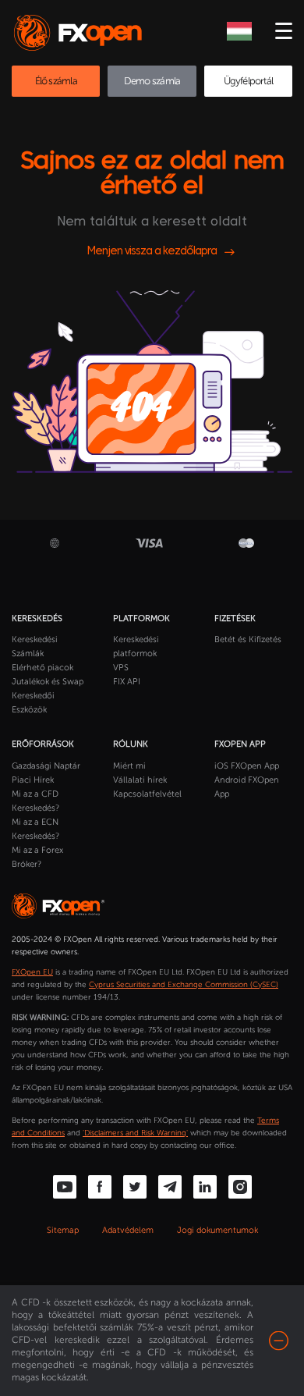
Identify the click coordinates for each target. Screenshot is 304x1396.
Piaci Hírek (33, 780)
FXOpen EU (32, 972)
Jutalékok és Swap (47, 682)
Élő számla (56, 81)
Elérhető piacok (42, 667)
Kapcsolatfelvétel (147, 794)
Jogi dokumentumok (217, 1230)
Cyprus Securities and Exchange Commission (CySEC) (183, 984)
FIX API (126, 682)
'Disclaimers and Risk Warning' (135, 1133)
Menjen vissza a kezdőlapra (152, 252)
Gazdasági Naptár (46, 766)
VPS (121, 667)
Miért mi (129, 766)
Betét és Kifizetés (247, 639)
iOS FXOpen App (246, 766)
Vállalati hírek (140, 780)
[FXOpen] (81, 33)
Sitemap (63, 1230)
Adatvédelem (128, 1230)
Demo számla (152, 81)
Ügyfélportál (249, 81)
